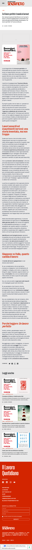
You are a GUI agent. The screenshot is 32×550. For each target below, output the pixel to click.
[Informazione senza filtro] (16, 527)
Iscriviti (16, 519)
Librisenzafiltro (9, 394)
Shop (3, 494)
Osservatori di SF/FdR (9, 498)
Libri (3, 10)
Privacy (3, 540)
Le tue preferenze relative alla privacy (15, 546)
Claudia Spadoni (8, 26)
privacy (20, 516)
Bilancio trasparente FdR (10, 500)
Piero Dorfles (7, 429)
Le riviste (5, 489)
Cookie (8, 540)
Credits (12, 540)
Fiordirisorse (6, 496)
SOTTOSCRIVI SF (6, 492)
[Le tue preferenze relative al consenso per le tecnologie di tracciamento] (29, 547)
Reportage (5, 487)
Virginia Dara (7, 456)
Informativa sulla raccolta (8, 548)
